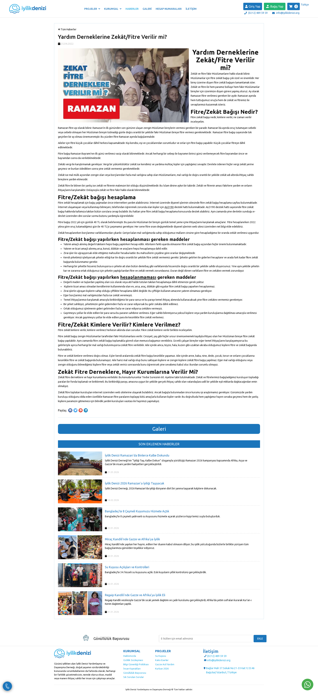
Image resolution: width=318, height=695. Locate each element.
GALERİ (147, 8)
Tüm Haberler (68, 29)
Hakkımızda (129, 656)
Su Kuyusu (160, 656)
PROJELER (91, 8)
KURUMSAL (111, 8)
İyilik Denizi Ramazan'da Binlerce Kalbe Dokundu (137, 455)
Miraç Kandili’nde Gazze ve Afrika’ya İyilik (132, 539)
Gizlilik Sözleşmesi (133, 660)
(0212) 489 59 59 (258, 12)
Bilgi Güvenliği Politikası (136, 664)
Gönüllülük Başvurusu (134, 672)
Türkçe (305, 4)
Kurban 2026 (162, 668)
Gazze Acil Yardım (164, 664)
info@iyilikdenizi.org (287, 12)
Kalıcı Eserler (162, 660)
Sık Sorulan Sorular (133, 677)
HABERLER (132, 8)
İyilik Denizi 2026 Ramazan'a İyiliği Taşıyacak (134, 483)
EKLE (260, 638)
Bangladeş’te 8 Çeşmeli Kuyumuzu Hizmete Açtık (137, 511)
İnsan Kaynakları (132, 668)
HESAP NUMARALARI (169, 8)
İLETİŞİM (191, 8)
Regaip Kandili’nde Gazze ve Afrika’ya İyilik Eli (135, 595)
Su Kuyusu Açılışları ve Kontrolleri (127, 567)
